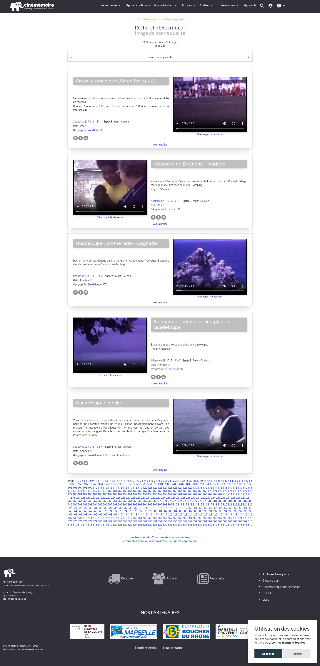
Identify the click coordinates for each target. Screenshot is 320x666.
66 (108, 484)
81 (161, 484)
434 (240, 514)
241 (198, 497)
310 (175, 504)
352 (200, 507)
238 (183, 497)
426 (200, 514)
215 (250, 494)
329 (85, 507)
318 (215, 504)
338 (130, 507)
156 (140, 491)
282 (220, 501)
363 (70, 511)
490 (150, 521)
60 (87, 484)
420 (170, 514)
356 (220, 507)
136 (225, 487)
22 (137, 480)
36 (187, 480)
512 (75, 524)
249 (238, 497)
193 (140, 494)
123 (160, 487)
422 (180, 514)
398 (245, 511)
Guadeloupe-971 (97, 284)
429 (215, 514)
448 (125, 517)
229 (138, 497)
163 (175, 491)
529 (160, 524)
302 (135, 504)
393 (220, 511)
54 (250, 480)
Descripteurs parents (160, 57)
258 (100, 501)
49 (232, 480)
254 (80, 501)
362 (250, 507)
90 (193, 484)
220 (93, 497)
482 (110, 521)
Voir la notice (160, 144)
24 (145, 480)
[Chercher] (262, 5)
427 (205, 514)
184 (95, 494)
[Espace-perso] (271, 5)
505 (225, 521)
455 (160, 517)
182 (85, 494)
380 (155, 511)
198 (165, 494)
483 (115, 521)
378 (145, 511)
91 (196, 484)
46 (222, 480)
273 (175, 501)
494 (170, 521)
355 (215, 507)
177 (245, 491)
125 (170, 487)
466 (215, 517)
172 (220, 491)
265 (135, 501)
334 (110, 507)
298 (115, 504)
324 (245, 504)
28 (159, 480)
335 (115, 507)
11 (99, 480)
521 (120, 524)
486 (130, 521)
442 (95, 517)
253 (75, 501)
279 (205, 501)
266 (140, 501)
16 (116, 480)
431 (225, 514)
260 (110, 501)
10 (95, 480)
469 (230, 517)
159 (155, 491)
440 (85, 517)
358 (230, 507)
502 (210, 521)
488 (140, 521)
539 (210, 524)
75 (140, 484)
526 (145, 524)
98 (221, 484)
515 (90, 524)
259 (105, 501)
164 (180, 491)
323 (240, 504)
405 (95, 514)
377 (140, 511)
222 (103, 497)
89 (189, 484)
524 (135, 524)
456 (165, 517)
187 (110, 494)
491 (155, 521)
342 (150, 507)
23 (141, 480)
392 (215, 511)
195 (150, 494)
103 (244, 484)
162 (170, 491)
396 (235, 511)
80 (158, 484)
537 (200, 524)
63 (98, 484)
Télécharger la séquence (210, 134)
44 (215, 480)
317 (210, 504)
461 (190, 517)
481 (105, 521)
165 (185, 491)
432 (230, 514)
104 (249, 484)
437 (70, 517)
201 (180, 494)
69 (119, 484)
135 (220, 487)
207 (210, 494)
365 (80, 511)
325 (250, 504)
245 (218, 497)
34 (180, 480)
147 (95, 491)
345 (165, 507)
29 (162, 480)
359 (235, 507)
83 (168, 484)
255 (85, 501)
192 (135, 494)
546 (245, 524)
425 (195, 514)
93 (203, 484)
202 (185, 494)
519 (110, 524)
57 (77, 484)
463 (200, 517)
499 (195, 521)
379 (150, 511)
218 (83, 497)
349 (185, 507)
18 (123, 480)
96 (214, 484)
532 (175, 524)
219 (88, 497)
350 (190, 507)
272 (170, 501)
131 (200, 487)
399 (250, 511)
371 (110, 511)
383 (170, 511)
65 (105, 484)
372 (115, 511)
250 (243, 497)
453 (150, 517)
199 (170, 494)
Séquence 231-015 (161, 360)
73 (133, 484)
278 (200, 501)
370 (105, 511)
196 (155, 494)
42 (208, 480)
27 (155, 480)
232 (153, 497)
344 (160, 507)
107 (80, 487)
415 (145, 514)
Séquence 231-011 (83, 121)
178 (250, 491)
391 (210, 511)
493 (165, 521)
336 (120, 507)
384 (175, 511)
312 (185, 504)
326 (70, 507)
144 (80, 491)
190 (125, 494)
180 (75, 494)
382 (165, 511)
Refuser (297, 653)
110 (95, 487)
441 (90, 517)
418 (160, 514)
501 (205, 521)
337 (125, 507)
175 (235, 491)
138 (235, 487)
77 (147, 484)
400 (70, 514)
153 (125, 491)
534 (185, 524)
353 (205, 507)
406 (100, 514)
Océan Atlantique (119, 455)
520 (115, 524)
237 (178, 497)
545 (240, 524)
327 (75, 507)
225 (118, 497)
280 (210, 501)
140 (245, 487)
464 (205, 517)
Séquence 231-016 (83, 446)
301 (130, 504)
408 (110, 514)
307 (160, 504)
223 (108, 497)
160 (160, 491)
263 (125, 501)
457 (170, 517)
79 (154, 484)
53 (247, 480)
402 (80, 514)
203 (190, 494)
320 (225, 504)
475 (75, 521)
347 (175, 507)
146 (90, 491)
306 (155, 504)
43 (211, 480)
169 (205, 491)
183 (90, 494)
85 (175, 484)
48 (229, 480)
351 (195, 507)
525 (140, 524)
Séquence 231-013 (161, 200)
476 (80, 521)
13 (106, 480)
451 (140, 517)
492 (160, 521)
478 (90, 521)
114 (115, 487)
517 (100, 524)
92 (200, 484)
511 (70, 524)
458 (175, 517)
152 (120, 491)
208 (215, 494)
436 (250, 514)
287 (245, 501)
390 (205, 511)
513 (80, 524)
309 (170, 504)
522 (125, 524)
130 (195, 487)
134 (215, 487)
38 (194, 480)
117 (130, 487)
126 (175, 487)
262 (120, 501)
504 (220, 521)
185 (100, 494)
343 (155, 507)
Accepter (268, 653)
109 (90, 487)
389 (200, 511)
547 (250, 524)
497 (185, 521)
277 (195, 501)
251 (248, 497)
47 (225, 480)
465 (210, 517)
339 (135, 507)
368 (95, 511)
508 (240, 521)
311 (180, 504)
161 (165, 491)
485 (125, 521)
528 (155, 524)
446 (115, 517)
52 (243, 480)
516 (95, 524)
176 (240, 491)
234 (163, 497)
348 (180, 507)
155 (135, 491)
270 (160, 501)
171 (215, 491)
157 (145, 491)
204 (195, 494)
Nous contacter (173, 647)
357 (225, 507)
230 (143, 497)
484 (120, 521)
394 (225, 511)
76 (144, 484)
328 (80, 507)
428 (210, 514)
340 (140, 507)
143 (75, 491)
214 (245, 494)
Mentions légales (146, 647)
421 (175, 514)
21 (134, 480)
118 (135, 487)
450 (135, 517)
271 (165, 501)
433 (235, 514)
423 (185, 514)
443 (100, 517)
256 (90, 501)
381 (160, 511)
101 (234, 484)
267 (145, 501)
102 (239, 484)
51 (240, 480)
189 (120, 494)
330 (90, 507)
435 (245, 514)
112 (105, 487)
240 (193, 497)
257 (95, 501)
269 (155, 501)
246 (223, 497)
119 (140, 487)
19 (127, 480)
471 (240, 517)
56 (73, 484)
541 (220, 524)
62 (94, 484)
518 (105, 524)
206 (205, 494)
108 (85, 487)
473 (250, 517)
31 (169, 480)
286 (240, 501)
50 (236, 480)
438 (75, 517)
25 (148, 480)
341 (145, 507)
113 (110, 487)
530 (165, 524)
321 (230, 504)
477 (85, 521)
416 (150, 514)
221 (98, 497)
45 (218, 480)
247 (228, 497)
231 (148, 497)
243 (208, 497)
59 (84, 484)
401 (75, 514)
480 (100, 521)
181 (80, 494)
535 (190, 524)
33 (176, 480)
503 (215, 521)
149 (105, 491)
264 (130, 501)
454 (155, 517)
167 (195, 491)
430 (220, 514)
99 (225, 484)
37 (190, 480)
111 (100, 487)
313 (190, 504)
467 (220, 517)
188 (115, 494)
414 (140, 514)
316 (205, 504)
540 (215, 524)
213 (240, 494)
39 (197, 480)
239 (188, 497)
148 (100, 491)
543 (230, 524)
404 (90, 514)
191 (130, 494)
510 (250, 521)
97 (217, 484)
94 (207, 484)
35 (183, 480)
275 (185, 501)
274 (180, 501)
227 (128, 497)
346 (170, 507)
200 (175, 494)
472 (245, 517)
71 (126, 484)
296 (105, 504)
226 (123, 497)
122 (155, 487)
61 (91, 484)
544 (235, 524)
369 (100, 511)
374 (125, 511)
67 (112, 484)
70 (122, 484)
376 (135, 511)
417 (155, 514)
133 (210, 487)
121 (150, 487)
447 (120, 517)
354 (210, 507)
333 (105, 507)
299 (120, 504)
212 (235, 494)
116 (125, 487)
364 (75, 511)
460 (185, 517)
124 (165, 487)
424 (190, 514)
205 (200, 494)
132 (205, 487)
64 (101, 484)
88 (186, 484)
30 (166, 480)
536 (195, 524)
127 (180, 487)
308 (165, 504)
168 (200, 491)
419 (165, 514)
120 (145, 487)
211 (230, 494)
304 (145, 504)
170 (210, 491)
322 (235, 504)
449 (130, 517)
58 (80, 484)
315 (200, 504)
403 (85, 514)
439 (80, 517)
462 (195, 517)
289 (70, 504)
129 (190, 487)
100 (229, 484)
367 (90, 511)
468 (225, 517)
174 (230, 491)
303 (140, 504)
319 (220, 504)
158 (150, 491)
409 (115, 514)
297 (110, 504)
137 (230, 487)
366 (85, 511)
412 (130, 514)
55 (70, 484)
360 (240, 507)
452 (145, 517)
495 (175, 521)
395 (230, 511)
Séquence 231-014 (83, 276)
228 (133, 497)
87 (182, 484)
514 (85, 524)
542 (225, 524)
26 (152, 480)
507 (235, 521)
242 (203, 497)
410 (120, 514)
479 (95, 521)
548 (160, 528)
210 (225, 494)
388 (195, 511)
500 (200, 521)
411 (125, 514)
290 (75, 504)
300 (125, 504)
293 (90, 504)
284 (230, 501)
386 (185, 511)
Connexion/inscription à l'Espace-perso (160, 19)
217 (78, 497)
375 (130, 511)
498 (190, 521)
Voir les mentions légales (288, 642)
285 (235, 501)
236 (173, 497)
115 (120, 487)
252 (70, 501)
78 (151, 484)
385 (180, 511)
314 (195, 504)
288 (250, 501)
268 (150, 501)
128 (185, 487)
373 (120, 511)
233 (158, 497)
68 (115, 484)
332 (100, 507)
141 (250, 487)
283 (225, 501)
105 (70, 487)
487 (135, 521)
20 (130, 480)
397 (240, 511)
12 (102, 480)
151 (115, 491)
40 (201, 480)
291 (80, 504)
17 (120, 480)
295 (100, 504)
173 (225, 491)
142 (70, 491)
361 (245, 507)
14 (109, 480)
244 (213, 497)
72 (130, 484)
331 (95, 507)
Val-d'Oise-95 (95, 130)
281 (215, 501)
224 (113, 497)
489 (145, 521)
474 (70, 521)
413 (135, 514)
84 (172, 484)
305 (150, 504)
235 (168, 497)
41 (204, 480)
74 (137, 484)
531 (170, 524)
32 (173, 480)
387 (190, 511)
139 (240, 487)
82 (165, 484)
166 (190, 491)
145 (85, 491)
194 (145, 494)
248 (233, 497)
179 (70, 494)
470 (235, 517)
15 (113, 480)
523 (130, 524)
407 (105, 514)
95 (210, 484)
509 (245, 521)
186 (105, 494)
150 (110, 491)
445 (110, 517)
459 (180, 517)
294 (95, 504)
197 (160, 494)
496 (180, 521)
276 (190, 501)
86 (179, 484)
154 (130, 491)
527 (150, 524)
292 (85, 504)
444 (105, 517)
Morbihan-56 (172, 209)
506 (230, 521)
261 (115, 501)
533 (180, 524)
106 (75, 487)
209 (220, 494)
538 (205, 524)
